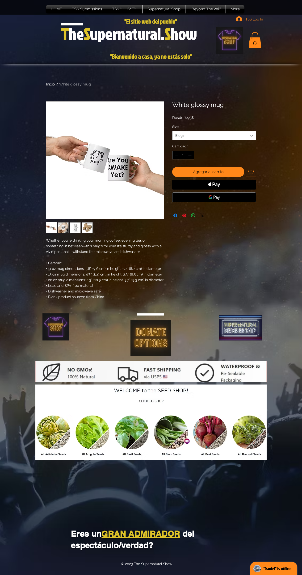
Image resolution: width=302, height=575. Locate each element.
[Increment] (190, 155)
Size (176, 127)
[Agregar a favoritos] (251, 172)
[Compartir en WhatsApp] (193, 215)
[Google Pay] (214, 197)
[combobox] (214, 135)
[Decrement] (176, 155)
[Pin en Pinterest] (184, 215)
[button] (87, 9)
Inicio (50, 84)
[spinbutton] (183, 155)
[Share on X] (202, 215)
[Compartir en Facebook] (175, 215)
